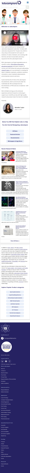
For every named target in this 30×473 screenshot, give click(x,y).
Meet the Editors (4, 372)
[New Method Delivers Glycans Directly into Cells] (8, 206)
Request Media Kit (5, 389)
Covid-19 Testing (4, 397)
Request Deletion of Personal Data (8, 379)
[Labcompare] (11, 2)
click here (21, 281)
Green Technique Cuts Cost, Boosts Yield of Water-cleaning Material (21, 167)
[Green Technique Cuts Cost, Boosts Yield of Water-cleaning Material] (8, 175)
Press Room (3, 375)
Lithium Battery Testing (6, 412)
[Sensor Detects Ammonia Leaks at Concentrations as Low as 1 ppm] (8, 190)
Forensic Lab (3, 408)
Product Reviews (4, 445)
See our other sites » (5, 355)
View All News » (15, 241)
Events (2, 458)
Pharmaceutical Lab (5, 418)
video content (19, 247)
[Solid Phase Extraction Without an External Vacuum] (8, 220)
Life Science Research (5, 410)
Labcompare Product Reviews (21, 273)
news (9, 247)
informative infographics (17, 64)
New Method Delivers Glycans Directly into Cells (22, 198)
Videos (2, 450)
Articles (2, 443)
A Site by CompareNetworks (15, 338)
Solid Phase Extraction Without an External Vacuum (21, 213)
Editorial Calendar (5, 392)
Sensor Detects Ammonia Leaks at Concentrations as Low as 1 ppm (22, 183)
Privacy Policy (4, 377)
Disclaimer (3, 381)
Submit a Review (4, 454)
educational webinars (7, 66)
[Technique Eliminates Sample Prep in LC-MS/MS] (8, 160)
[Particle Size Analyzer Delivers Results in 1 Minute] (8, 235)
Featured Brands (4, 464)
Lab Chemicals (4, 429)
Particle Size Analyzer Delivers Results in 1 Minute (21, 227)
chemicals (22, 261)
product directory (23, 249)
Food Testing (3, 406)
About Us (3, 368)
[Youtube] (6, 361)
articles (12, 247)
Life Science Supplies (5, 433)
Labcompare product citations (18, 254)
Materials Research (5, 414)
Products (3, 441)
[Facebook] (10, 361)
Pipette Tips (3, 435)
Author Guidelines (5, 383)
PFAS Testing (3, 416)
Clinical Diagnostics (5, 402)
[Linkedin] (3, 361)
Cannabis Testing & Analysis (7, 399)
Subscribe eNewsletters (6, 456)
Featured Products (5, 448)
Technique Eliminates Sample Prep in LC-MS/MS (21, 152)
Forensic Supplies (5, 427)
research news (5, 70)
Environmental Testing (5, 404)
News (2, 452)
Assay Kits (3, 425)
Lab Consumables (5, 431)
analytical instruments (6, 261)
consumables (15, 261)
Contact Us (3, 370)
